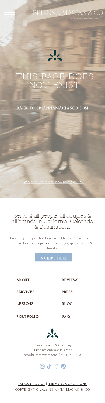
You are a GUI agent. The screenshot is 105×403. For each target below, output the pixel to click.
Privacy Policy (31, 384)
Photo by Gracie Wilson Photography (54, 182)
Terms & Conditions (68, 384)
